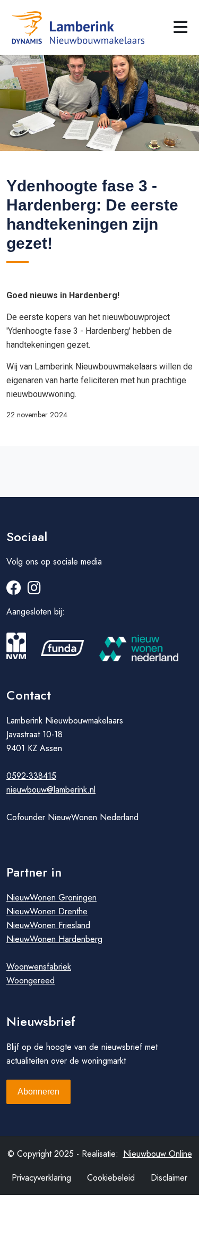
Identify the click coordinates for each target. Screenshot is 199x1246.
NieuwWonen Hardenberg (54, 939)
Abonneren (38, 1091)
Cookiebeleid (111, 1178)
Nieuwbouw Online (157, 1154)
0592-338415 (31, 776)
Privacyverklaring (41, 1178)
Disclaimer (169, 1178)
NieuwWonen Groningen (51, 897)
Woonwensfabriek (38, 967)
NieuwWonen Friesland (48, 925)
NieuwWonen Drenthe (47, 911)
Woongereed (30, 980)
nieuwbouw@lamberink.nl (51, 790)
